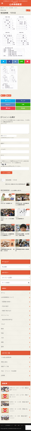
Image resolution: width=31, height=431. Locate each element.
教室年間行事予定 (7, 319)
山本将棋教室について (7, 297)
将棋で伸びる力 (6, 310)
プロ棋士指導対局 (6, 357)
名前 (2, 143)
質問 (2, 346)
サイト (2, 155)
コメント (3, 123)
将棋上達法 (4, 362)
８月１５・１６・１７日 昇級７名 (19, 395)
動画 (2, 328)
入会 (2, 337)
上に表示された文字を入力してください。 (11, 166)
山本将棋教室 (15, 4)
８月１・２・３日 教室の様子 (18, 417)
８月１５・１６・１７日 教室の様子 (19, 388)
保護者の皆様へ (6, 301)
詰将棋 (9, 95)
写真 (2, 333)
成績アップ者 (5, 366)
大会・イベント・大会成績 (8, 371)
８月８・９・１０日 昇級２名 (18, 410)
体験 (2, 342)
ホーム (3, 292)
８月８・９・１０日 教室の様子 (19, 403)
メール (3, 149)
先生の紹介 (5, 306)
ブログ (3, 95)
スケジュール (5, 315)
